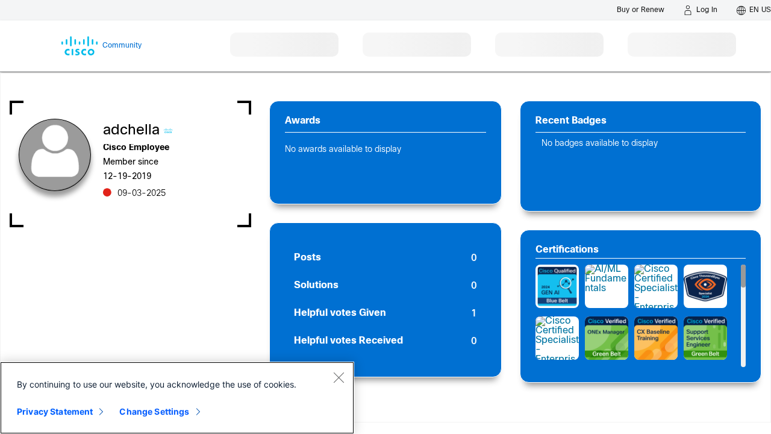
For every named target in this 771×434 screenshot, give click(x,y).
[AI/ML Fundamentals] (606, 286)
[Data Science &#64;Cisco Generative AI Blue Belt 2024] (557, 286)
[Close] (338, 377)
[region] (177, 398)
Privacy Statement (55, 411)
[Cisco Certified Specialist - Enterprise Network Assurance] (656, 286)
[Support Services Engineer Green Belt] (705, 338)
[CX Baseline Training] (656, 338)
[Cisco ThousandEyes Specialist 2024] (705, 286)
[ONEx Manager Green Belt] (606, 338)
